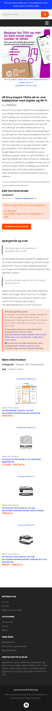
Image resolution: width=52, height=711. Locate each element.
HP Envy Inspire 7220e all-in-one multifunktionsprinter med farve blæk (21, 411)
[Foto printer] (37, 364)
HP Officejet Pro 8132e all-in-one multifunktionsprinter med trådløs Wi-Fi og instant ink (24, 559)
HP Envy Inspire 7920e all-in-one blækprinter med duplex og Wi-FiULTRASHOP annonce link (26, 82)
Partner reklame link (24, 198)
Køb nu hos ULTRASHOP (17, 226)
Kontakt (5, 606)
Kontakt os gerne (25, 346)
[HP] (27, 364)
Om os (5, 602)
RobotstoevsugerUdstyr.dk (14, 646)
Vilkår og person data (12, 610)
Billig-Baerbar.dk (9, 650)
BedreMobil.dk (8, 642)
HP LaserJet (7, 622)
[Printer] (20, 364)
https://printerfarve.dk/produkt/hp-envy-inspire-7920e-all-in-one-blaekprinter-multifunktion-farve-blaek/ (26, 337)
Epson (4, 630)
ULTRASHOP (7, 195)
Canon (5, 626)
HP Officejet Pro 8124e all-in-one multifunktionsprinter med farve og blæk (23, 509)
